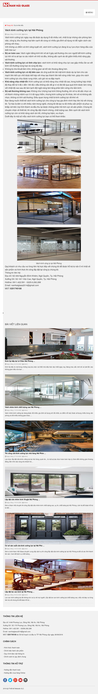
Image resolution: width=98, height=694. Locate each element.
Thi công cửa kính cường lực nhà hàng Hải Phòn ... (25, 453)
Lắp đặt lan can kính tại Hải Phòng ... (19, 591)
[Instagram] (25, 680)
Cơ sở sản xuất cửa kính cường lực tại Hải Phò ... (24, 545)
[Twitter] (10, 680)
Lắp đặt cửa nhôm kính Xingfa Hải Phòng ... (22, 499)
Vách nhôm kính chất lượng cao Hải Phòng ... (23, 407)
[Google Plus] (15, 680)
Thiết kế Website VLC (16, 688)
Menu (90, 12)
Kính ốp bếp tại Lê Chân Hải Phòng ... (20, 361)
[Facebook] (5, 680)
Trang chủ (9, 25)
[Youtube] (20, 680)
